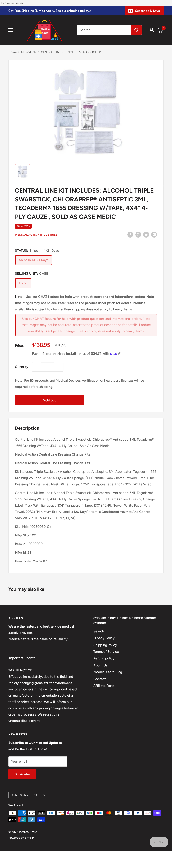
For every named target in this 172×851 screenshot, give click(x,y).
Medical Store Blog (107, 672)
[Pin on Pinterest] (138, 234)
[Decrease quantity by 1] (36, 366)
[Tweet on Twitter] (146, 234)
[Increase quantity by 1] (58, 366)
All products (29, 52)
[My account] (152, 30)
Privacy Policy (104, 638)
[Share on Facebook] (130, 234)
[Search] (136, 30)
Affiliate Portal (104, 686)
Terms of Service (106, 652)
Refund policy (104, 658)
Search (98, 631)
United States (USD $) (25, 795)
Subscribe (22, 774)
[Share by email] (154, 234)
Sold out (49, 400)
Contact (99, 679)
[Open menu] (10, 30)
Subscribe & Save (147, 11)
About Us (100, 665)
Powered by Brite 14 (21, 837)
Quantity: (22, 367)
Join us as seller (11, 3)
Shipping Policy (105, 645)
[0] (160, 30)
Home (12, 52)
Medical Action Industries (36, 234)
